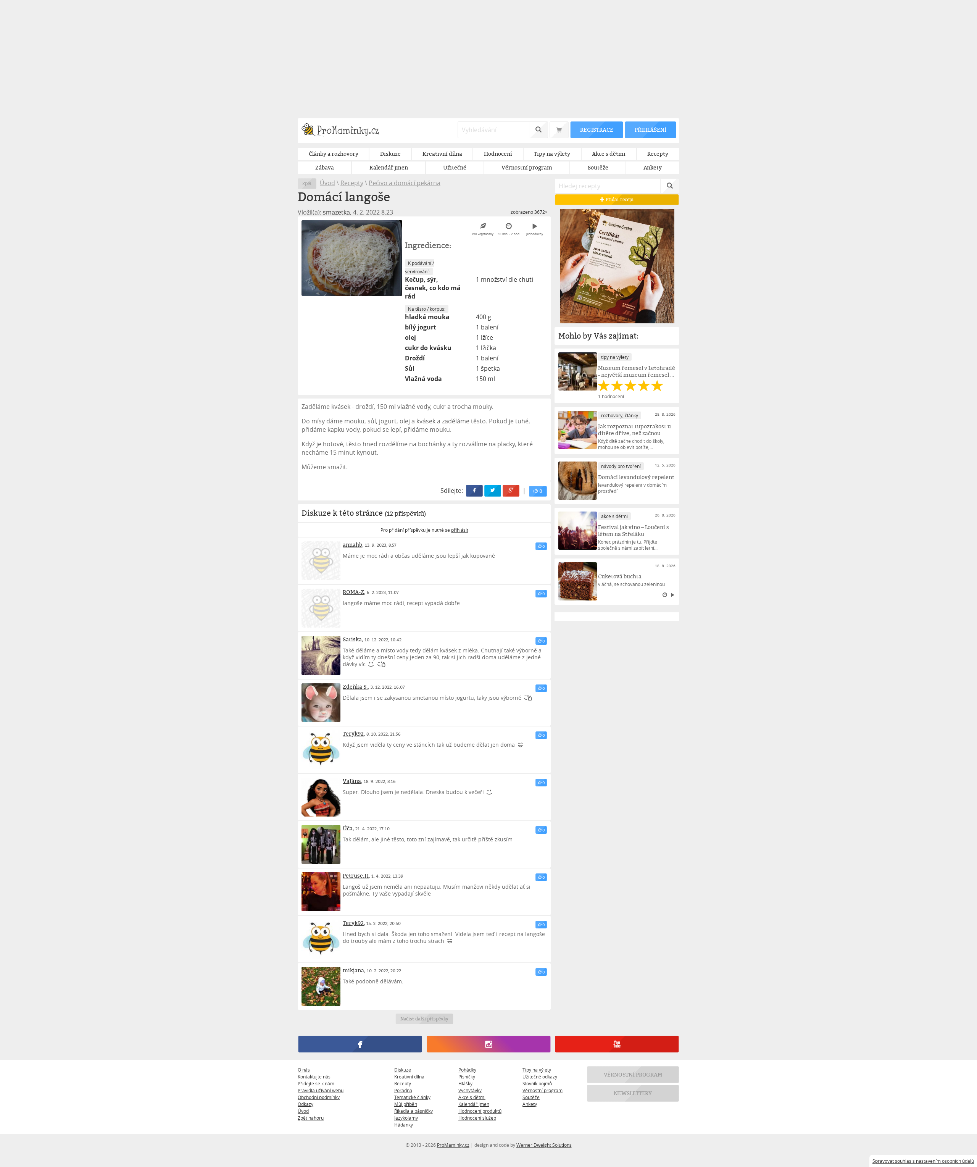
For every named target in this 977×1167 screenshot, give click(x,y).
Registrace (596, 129)
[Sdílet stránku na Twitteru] (493, 491)
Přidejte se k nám (316, 1083)
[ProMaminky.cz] (344, 130)
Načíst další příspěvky (424, 1018)
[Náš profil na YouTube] (617, 1044)
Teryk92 (353, 733)
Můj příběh (405, 1104)
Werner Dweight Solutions (544, 1145)
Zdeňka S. (355, 686)
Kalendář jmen (473, 1104)
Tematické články (412, 1097)
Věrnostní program (542, 1090)
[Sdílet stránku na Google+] (511, 491)
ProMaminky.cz (453, 1145)
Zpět (307, 183)
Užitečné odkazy (539, 1076)
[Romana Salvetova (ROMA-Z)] (320, 608)
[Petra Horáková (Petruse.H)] (320, 891)
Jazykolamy (406, 1118)
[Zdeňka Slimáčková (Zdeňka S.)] (320, 702)
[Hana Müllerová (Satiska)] (320, 655)
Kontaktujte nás (314, 1076)
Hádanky (403, 1125)
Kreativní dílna (409, 1076)
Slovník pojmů (537, 1083)
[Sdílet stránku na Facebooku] (474, 491)
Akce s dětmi (471, 1097)
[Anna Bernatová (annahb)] (320, 560)
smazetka (336, 212)
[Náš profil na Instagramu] (488, 1044)
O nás (304, 1070)
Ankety (529, 1104)
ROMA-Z (353, 592)
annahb (352, 544)
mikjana (353, 970)
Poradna (403, 1090)
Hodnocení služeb (477, 1118)
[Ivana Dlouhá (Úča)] (320, 844)
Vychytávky (470, 1090)
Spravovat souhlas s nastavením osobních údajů (923, 1161)
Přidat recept (619, 199)
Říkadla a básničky (413, 1111)
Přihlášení (650, 129)
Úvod (327, 183)
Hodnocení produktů (479, 1111)
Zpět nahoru (311, 1118)
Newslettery (633, 1093)
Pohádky (467, 1070)
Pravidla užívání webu (320, 1090)
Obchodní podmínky (319, 1097)
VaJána (352, 780)
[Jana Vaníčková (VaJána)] (320, 797)
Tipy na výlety (536, 1070)
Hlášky (465, 1083)
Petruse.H (356, 875)
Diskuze (402, 1070)
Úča (348, 828)
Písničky (466, 1076)
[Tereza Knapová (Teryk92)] (320, 749)
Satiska (352, 639)
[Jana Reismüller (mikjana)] (320, 986)
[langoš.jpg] (351, 258)
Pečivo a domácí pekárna (404, 183)
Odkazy (305, 1104)
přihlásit (459, 530)
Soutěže (531, 1097)
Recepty (351, 183)
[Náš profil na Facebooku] (360, 1044)
